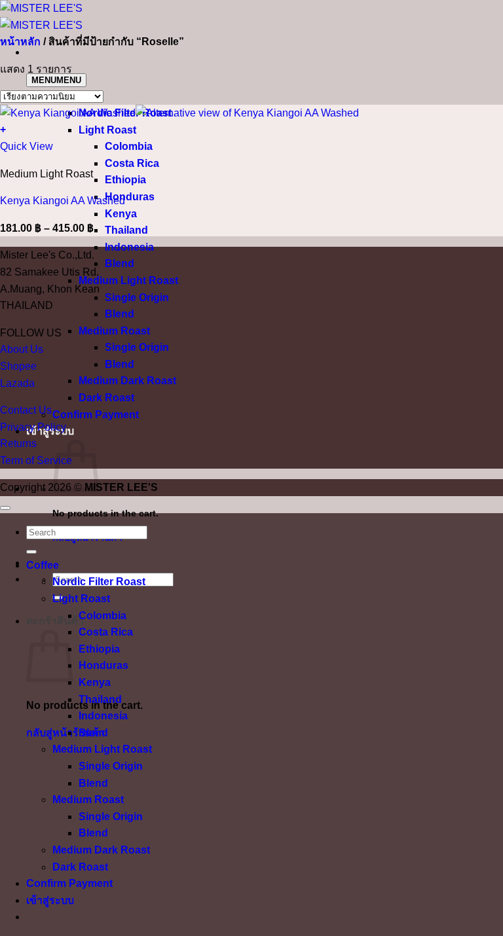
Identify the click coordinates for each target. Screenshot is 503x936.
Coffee (42, 565)
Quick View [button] (26, 146)
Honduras (130, 196)
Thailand (126, 230)
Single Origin (137, 297)
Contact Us (26, 410)
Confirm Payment (95, 414)
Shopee (18, 366)
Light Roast (107, 129)
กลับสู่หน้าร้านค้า (65, 732)
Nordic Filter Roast (98, 581)
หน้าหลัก (20, 41)
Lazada (17, 383)
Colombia (129, 146)
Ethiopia (125, 179)
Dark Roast (106, 397)
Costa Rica (132, 163)
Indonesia (129, 247)
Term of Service (36, 460)
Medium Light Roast (128, 280)
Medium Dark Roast (127, 380)
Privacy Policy (33, 427)
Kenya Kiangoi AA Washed (62, 200)
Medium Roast (114, 330)
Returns (18, 443)
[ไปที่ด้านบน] (5, 508)
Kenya (121, 213)
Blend (119, 263)
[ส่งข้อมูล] (31, 552)
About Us (21, 349)
